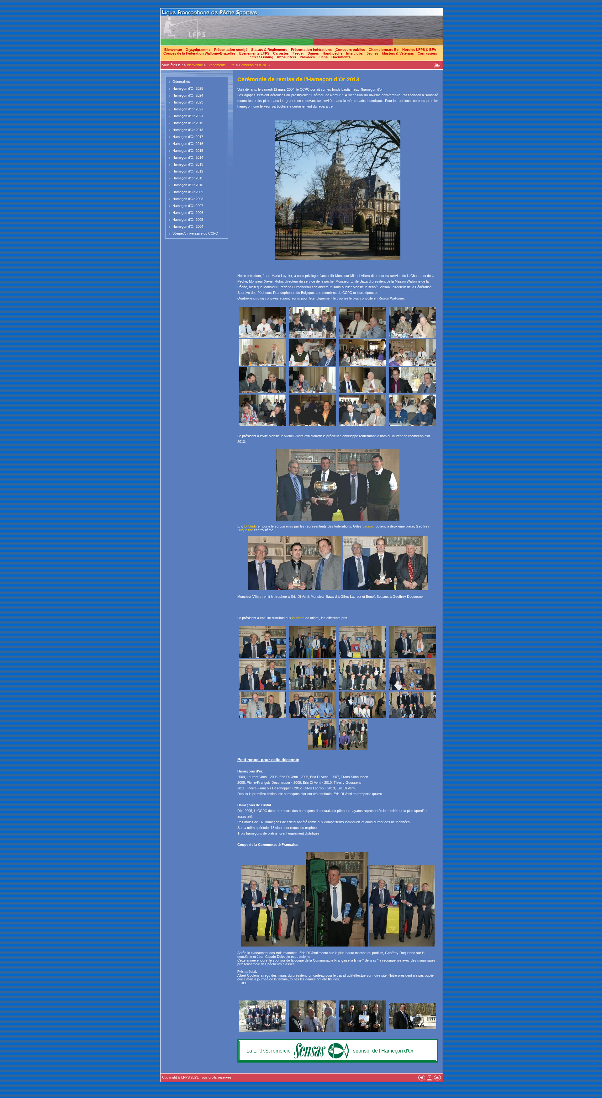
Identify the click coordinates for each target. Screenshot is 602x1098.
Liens (323, 57)
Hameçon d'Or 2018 (187, 130)
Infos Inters (286, 57)
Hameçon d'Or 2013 (254, 65)
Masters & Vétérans (398, 53)
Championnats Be (384, 49)
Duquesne (245, 530)
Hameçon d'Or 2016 (187, 144)
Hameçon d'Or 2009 (187, 192)
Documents (341, 57)
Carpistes (281, 53)
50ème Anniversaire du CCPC (195, 233)
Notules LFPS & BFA (419, 49)
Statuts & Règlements (269, 49)
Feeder (298, 53)
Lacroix (368, 526)
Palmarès (307, 57)
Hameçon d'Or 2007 (187, 206)
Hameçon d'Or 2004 (187, 226)
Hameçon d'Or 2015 (187, 150)
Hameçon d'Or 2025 (187, 88)
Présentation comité (230, 49)
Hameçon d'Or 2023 (187, 102)
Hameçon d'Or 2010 (187, 185)
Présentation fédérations (311, 49)
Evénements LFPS (254, 53)
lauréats (298, 618)
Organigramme (198, 49)
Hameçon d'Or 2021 (187, 116)
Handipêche (332, 53)
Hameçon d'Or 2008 (187, 199)
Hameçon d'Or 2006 (187, 213)
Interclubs (354, 53)
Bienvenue (173, 49)
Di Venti (250, 526)
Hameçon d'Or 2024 (187, 95)
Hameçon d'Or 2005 (187, 219)
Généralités (181, 81)
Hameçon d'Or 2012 (187, 171)
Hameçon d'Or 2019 (187, 123)
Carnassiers (427, 53)
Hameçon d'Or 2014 (187, 157)
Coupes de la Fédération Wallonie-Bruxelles (199, 53)
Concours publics (350, 49)
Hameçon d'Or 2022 (187, 109)
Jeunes (372, 53)
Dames (313, 53)
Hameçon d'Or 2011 (187, 178)
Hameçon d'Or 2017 (187, 137)
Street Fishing (261, 57)
